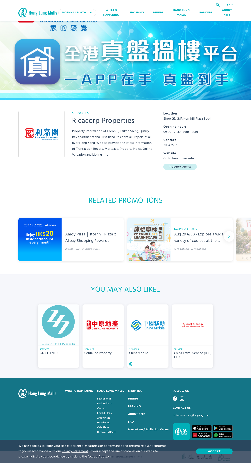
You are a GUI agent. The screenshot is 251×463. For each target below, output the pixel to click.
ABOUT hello (227, 12)
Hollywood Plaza (106, 432)
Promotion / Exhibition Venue (148, 429)
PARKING (205, 12)
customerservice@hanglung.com (191, 415)
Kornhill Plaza (104, 413)
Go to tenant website (178, 158)
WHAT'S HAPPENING (111, 12)
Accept (214, 451)
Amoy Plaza (103, 418)
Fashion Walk (104, 399)
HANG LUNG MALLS (181, 12)
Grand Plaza (103, 423)
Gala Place (103, 427)
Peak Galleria (104, 404)
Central (101, 408)
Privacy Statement (75, 451)
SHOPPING (137, 12)
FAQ (131, 422)
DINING (158, 12)
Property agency (180, 166)
